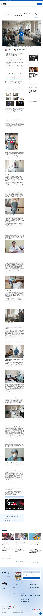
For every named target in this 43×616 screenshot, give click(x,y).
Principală (6, 12)
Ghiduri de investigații (33, 598)
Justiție (14, 584)
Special (22, 593)
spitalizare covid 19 (14, 516)
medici (10, 516)
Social (32, 87)
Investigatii (32, 593)
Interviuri (16, 561)
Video (22, 582)
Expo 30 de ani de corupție (25, 599)
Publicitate (3, 588)
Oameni (22, 596)
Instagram (39, 610)
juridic (31, 590)
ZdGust (14, 593)
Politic (3, 558)
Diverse (14, 587)
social (36, 590)
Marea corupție (37, 595)
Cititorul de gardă (37, 588)
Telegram (32, 610)
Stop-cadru (23, 602)
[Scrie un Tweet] (8, 520)
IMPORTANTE (10, 12)
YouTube (34, 610)
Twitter (36, 612)
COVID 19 (6, 516)
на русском (41, 0)
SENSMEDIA (6, 612)
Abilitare (22, 595)
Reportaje (25, 595)
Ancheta (31, 595)
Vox (28, 601)
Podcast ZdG (32, 586)
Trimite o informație (29, 0)
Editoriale (39, 586)
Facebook (37, 610)
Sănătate (35, 584)
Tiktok (38, 612)
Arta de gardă (32, 588)
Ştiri (13, 582)
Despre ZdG (33, 0)
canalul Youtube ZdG (20, 496)
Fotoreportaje (26, 596)
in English (37, 0)
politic (33, 590)
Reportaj (25, 601)
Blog (31, 582)
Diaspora (35, 586)
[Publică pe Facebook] (6, 520)
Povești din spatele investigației (34, 596)
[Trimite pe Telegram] (9, 520)
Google (33, 612)
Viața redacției (32, 587)
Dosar (34, 595)
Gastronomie (37, 587)
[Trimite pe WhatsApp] (11, 520)
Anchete (22, 601)
